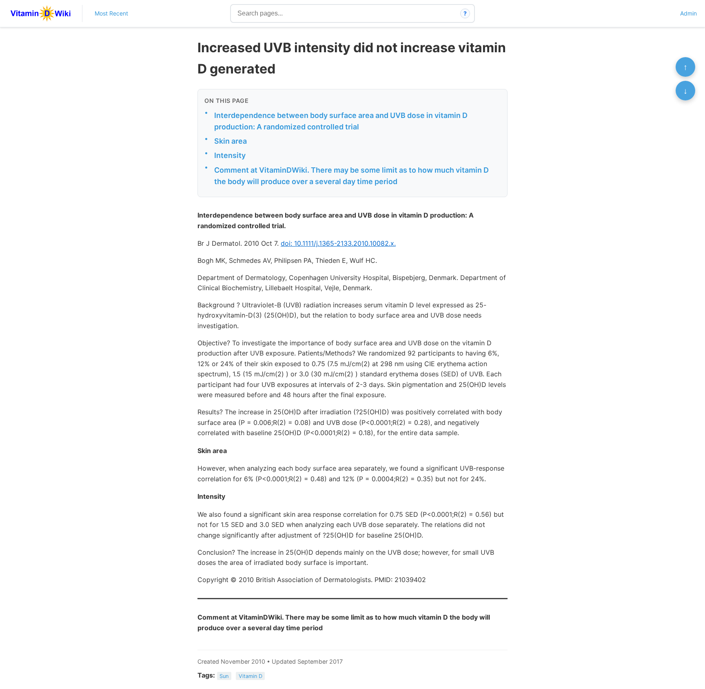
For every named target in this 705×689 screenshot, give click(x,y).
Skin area (230, 141)
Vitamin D (250, 676)
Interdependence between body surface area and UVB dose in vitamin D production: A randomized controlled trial (341, 121)
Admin (688, 13)
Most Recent (111, 13)
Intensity (230, 155)
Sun (223, 676)
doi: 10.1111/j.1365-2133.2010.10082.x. (338, 243)
